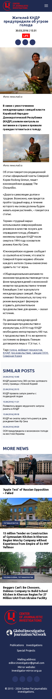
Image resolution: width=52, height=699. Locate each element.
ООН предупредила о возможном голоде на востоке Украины (25, 432)
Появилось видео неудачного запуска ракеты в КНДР (23, 407)
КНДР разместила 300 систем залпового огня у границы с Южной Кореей (25, 382)
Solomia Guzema (10, 577)
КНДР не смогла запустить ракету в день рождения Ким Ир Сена (25, 420)
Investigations (34, 645)
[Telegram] (32, 42)
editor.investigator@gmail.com (26, 662)
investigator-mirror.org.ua (26, 670)
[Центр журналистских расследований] (16, 6)
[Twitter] (25, 42)
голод (13, 349)
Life (26, 35)
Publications (17, 645)
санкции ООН (40, 352)
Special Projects (26, 650)
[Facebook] (18, 42)
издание (28, 183)
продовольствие (21, 352)
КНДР (6, 352)
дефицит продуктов (30, 349)
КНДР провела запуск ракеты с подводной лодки (19, 395)
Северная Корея (12, 355)
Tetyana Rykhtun (11, 523)
